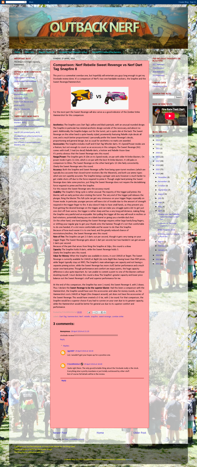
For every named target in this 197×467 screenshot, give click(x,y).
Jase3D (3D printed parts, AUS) (27, 132)
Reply (62, 339)
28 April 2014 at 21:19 (80, 331)
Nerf (81, 317)
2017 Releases (158, 64)
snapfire (94, 317)
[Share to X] (99, 312)
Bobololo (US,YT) (21, 98)
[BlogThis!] (96, 312)
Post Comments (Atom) (74, 439)
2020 (158, 153)
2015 (158, 169)
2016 (158, 165)
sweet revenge (105, 317)
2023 (158, 144)
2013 (158, 255)
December (162, 177)
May (160, 207)
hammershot (73, 317)
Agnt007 (70, 351)
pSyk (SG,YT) (19, 105)
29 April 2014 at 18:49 (93, 364)
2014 (158, 174)
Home (100, 433)
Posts (17, 52)
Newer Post (60, 433)
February (162, 246)
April (160, 211)
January (161, 250)
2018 (158, 157)
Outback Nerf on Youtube (24, 78)
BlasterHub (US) (20, 94)
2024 (158, 140)
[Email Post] (88, 312)
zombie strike (117, 317)
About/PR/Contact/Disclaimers (106, 52)
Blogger (129, 459)
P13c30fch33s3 (73, 364)
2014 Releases (158, 75)
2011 (158, 264)
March (161, 242)
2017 (158, 161)
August (161, 194)
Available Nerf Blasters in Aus (73, 52)
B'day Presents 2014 (166, 230)
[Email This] (93, 312)
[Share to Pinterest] (104, 312)
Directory (29, 52)
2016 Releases (158, 68)
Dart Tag (63, 317)
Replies (66, 346)
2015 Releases (158, 72)
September (163, 190)
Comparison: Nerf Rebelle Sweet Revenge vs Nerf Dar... (168, 217)
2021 (158, 149)
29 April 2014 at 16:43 (84, 351)
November (163, 182)
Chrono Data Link (160, 86)
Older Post (139, 433)
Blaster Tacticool (46, 52)
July (160, 198)
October (162, 186)
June (160, 202)
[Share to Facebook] (102, 312)
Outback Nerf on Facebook (25, 81)
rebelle (87, 317)
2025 (158, 136)
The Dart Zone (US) (22, 109)
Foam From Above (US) (23, 102)
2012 (158, 259)
